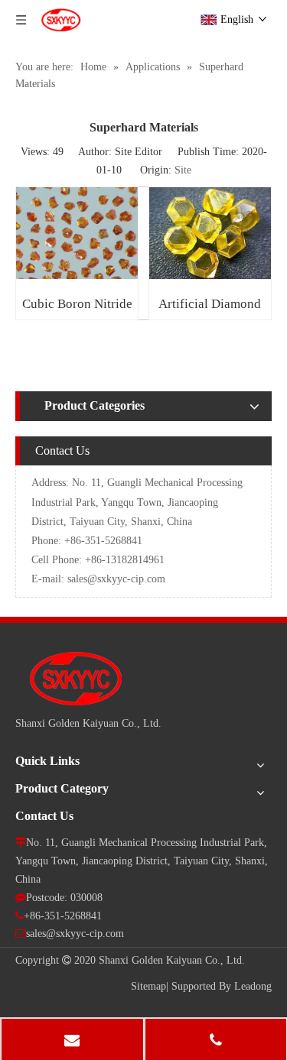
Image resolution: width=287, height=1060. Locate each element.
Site (182, 170)
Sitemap (148, 986)
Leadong (253, 986)
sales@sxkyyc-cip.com (116, 579)
